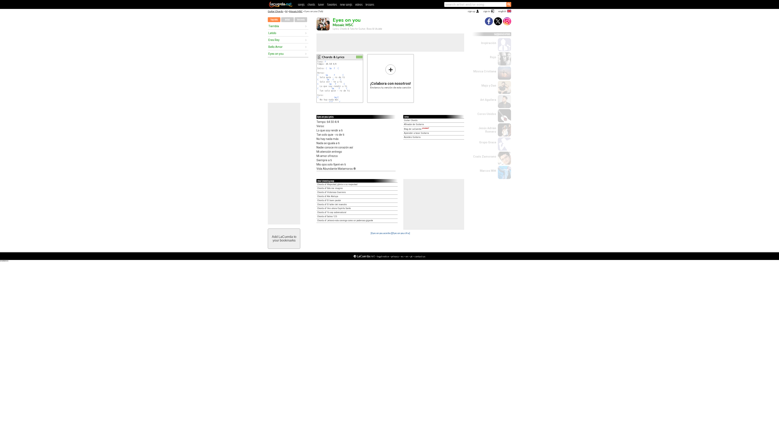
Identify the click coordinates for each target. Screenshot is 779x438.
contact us (419, 256)
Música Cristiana (484, 71)
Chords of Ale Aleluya (327, 196)
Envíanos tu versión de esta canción (390, 76)
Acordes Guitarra (412, 137)
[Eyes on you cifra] (401, 233)
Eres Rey (274, 40)
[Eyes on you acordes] (381, 233)
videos (359, 4)
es (402, 256)
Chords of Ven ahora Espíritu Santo (334, 208)
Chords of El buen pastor (329, 200)
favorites (332, 4)
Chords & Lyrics (333, 57)
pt (411, 256)
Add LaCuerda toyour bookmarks (284, 238)
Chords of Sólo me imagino (330, 188)
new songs (346, 4)
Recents (301, 20)
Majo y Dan (488, 85)
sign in (486, 11)
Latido (272, 33)
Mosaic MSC (295, 11)
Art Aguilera (488, 99)
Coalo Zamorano (484, 156)
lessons (370, 4)
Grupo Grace (487, 142)
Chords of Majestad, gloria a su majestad (337, 184)
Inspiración (488, 43)
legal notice (383, 256)
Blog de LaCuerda (416, 129)
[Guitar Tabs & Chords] (281, 6)
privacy (395, 256)
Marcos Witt (488, 170)
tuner (321, 4)
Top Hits (274, 20)
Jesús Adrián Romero (487, 130)
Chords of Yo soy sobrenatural (331, 212)
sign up (471, 11)
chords (311, 4)
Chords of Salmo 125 (327, 216)
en (407, 256)
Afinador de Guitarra (414, 124)
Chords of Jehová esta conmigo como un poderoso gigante (345, 220)
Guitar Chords (275, 11)
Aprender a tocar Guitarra (416, 133)
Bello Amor (275, 46)
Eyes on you (276, 53)
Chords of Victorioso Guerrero (331, 192)
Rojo (493, 57)
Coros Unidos (486, 114)
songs (301, 4)
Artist (287, 20)
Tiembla (273, 26)
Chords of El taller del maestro (332, 204)
